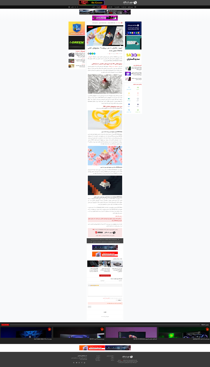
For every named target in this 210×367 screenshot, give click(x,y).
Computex (90, 27)
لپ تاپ (129, 95)
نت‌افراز (122, 360)
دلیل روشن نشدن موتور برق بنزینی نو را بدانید (80, 66)
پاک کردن (90, 285)
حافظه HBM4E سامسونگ (111, 22)
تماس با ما (98, 356)
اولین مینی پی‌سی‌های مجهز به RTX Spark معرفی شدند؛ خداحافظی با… (117, 270)
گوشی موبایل (129, 89)
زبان (95, 285)
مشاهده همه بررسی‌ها (5, 324)
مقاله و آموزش (83, 58)
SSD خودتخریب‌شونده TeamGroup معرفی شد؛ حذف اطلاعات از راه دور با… (93, 270)
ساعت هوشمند (137, 112)
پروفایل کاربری (97, 358)
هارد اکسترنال (129, 112)
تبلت (138, 95)
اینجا (100, 235)
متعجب (94, 285)
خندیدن (91, 285)
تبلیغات (112, 357)
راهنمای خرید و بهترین (110, 356)
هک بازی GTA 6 (95, 22)
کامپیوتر (137, 89)
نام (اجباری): (120, 280)
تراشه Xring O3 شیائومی (102, 22)
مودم (129, 106)
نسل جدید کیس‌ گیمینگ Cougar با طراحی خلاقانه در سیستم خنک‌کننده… (105, 270)
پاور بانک (128, 100)
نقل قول (89, 285)
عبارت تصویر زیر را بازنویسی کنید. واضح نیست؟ (112, 298)
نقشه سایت (98, 357)
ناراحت (97, 285)
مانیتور (138, 100)
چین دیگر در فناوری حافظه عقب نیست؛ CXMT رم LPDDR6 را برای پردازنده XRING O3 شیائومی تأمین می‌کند (79, 54)
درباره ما (112, 358)
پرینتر (138, 106)
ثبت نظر (89, 306)
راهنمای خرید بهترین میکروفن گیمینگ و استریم (136, 79)
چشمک (98, 285)
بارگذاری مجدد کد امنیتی (106, 298)
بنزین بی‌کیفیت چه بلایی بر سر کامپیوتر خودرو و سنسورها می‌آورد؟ (80, 61)
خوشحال (93, 285)
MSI (93, 229)
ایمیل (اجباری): (102, 280)
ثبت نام (112, 360)
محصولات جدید (113, 66)
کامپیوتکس (90, 57)
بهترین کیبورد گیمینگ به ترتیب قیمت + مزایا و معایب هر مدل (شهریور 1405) (136, 68)
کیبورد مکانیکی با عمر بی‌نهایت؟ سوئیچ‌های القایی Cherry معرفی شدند (105, 49)
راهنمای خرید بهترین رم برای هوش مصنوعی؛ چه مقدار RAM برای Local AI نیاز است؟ (136, 74)
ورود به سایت (98, 360)
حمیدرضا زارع (120, 53)
